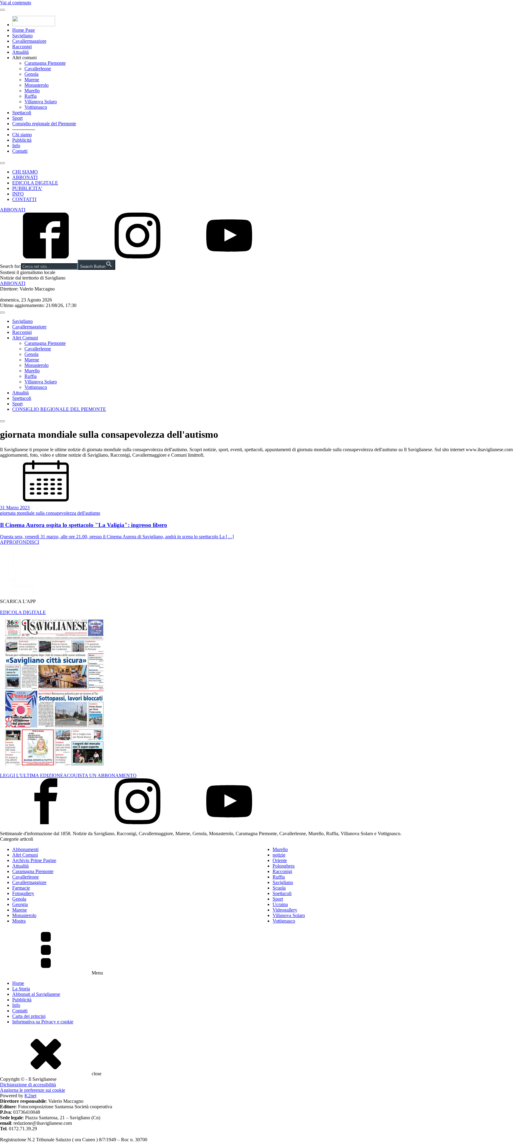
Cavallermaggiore (29, 41)
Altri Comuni (25, 337)
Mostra (19, 920)
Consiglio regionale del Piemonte (44, 123)
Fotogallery (23, 893)
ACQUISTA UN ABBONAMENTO (100, 775)
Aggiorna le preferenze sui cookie (32, 1090)
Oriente (280, 860)
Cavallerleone (37, 68)
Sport (17, 118)
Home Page (23, 30)
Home (18, 983)
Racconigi (22, 46)
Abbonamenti (25, 849)
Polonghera (284, 865)
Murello (32, 90)
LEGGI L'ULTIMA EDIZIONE (31, 775)
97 (14, 574)
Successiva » (24, 585)
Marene (31, 79)
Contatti (20, 151)
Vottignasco (35, 107)
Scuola (279, 887)
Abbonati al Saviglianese (36, 994)
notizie (279, 854)
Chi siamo (22, 134)
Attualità (20, 52)
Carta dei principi (29, 1016)
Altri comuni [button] (24, 57)
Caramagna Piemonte (45, 63)
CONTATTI (24, 199)
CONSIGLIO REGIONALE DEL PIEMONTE (59, 409)
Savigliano (22, 35)
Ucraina (280, 904)
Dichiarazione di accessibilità (28, 1084)
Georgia (20, 904)
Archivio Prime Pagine (34, 860)
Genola (31, 74)
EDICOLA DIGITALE (35, 182)
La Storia (21, 988)
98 (14, 580)
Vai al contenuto (15, 2)
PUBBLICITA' (27, 188)
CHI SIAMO (25, 171)
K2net (30, 1095)
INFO (18, 193)
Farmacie (21, 887)
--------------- (23, 129)
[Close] (2, 163)
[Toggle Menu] (2, 10)
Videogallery (285, 909)
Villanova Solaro (40, 101)
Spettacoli (21, 112)
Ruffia (30, 96)
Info (16, 145)
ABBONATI (25, 177)
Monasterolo (36, 85)
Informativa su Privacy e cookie (42, 1021)
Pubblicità (21, 140)
